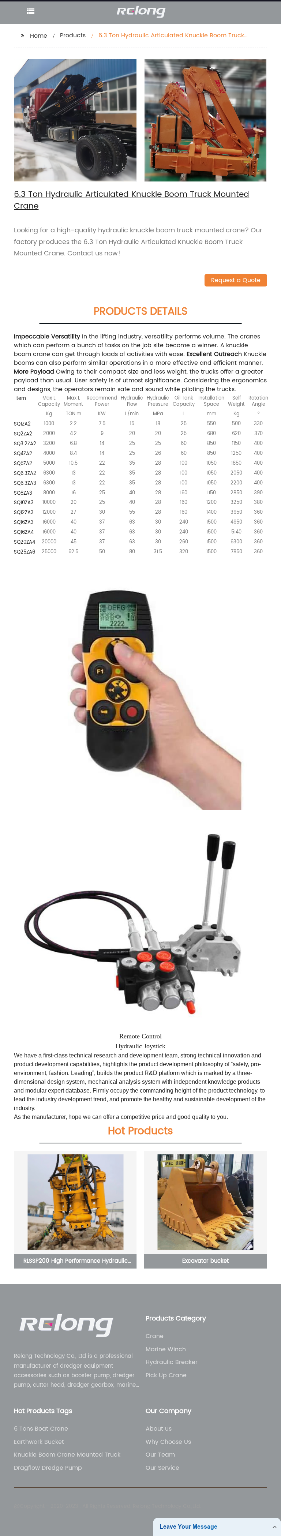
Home (38, 36)
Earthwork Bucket (39, 1442)
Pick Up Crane (166, 1375)
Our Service (162, 1468)
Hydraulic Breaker (172, 1362)
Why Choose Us (168, 1442)
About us (159, 1429)
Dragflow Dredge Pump (48, 1468)
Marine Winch (166, 1349)
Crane (155, 1336)
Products (73, 35)
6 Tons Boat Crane (41, 1428)
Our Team (160, 1455)
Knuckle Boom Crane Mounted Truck (67, 1454)
